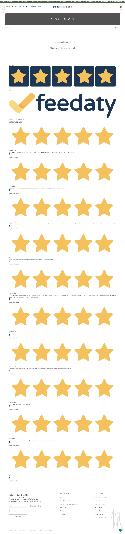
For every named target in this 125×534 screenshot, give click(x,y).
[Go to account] (120, 10)
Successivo (19, 123)
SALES (39, 7)
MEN (41, 506)
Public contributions (100, 517)
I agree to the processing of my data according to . (25, 511)
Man (27, 7)
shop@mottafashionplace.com (69, 504)
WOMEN (33, 506)
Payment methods (100, 501)
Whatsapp (63, 514)
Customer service (100, 504)
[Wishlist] (121, 13)
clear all (71, 48)
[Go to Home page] (3, 9)
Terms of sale (98, 507)
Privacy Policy (36, 511)
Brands (33, 7)
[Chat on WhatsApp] (120, 530)
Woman (21, 7)
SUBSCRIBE (18, 516)
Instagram (63, 511)
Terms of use (98, 511)
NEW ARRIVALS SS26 (11, 7)
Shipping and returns (100, 497)
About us (63, 497)
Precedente (12, 123)
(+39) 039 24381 (65, 501)
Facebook (63, 507)
